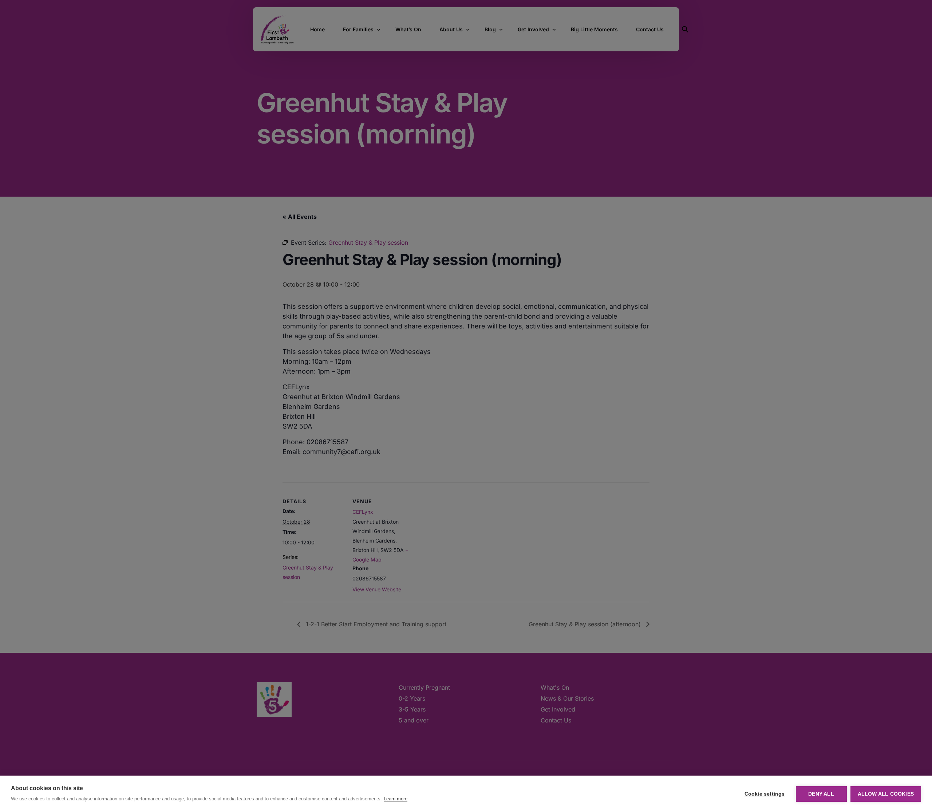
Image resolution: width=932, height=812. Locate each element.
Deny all (821, 794)
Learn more (395, 798)
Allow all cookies (886, 794)
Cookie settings (765, 794)
